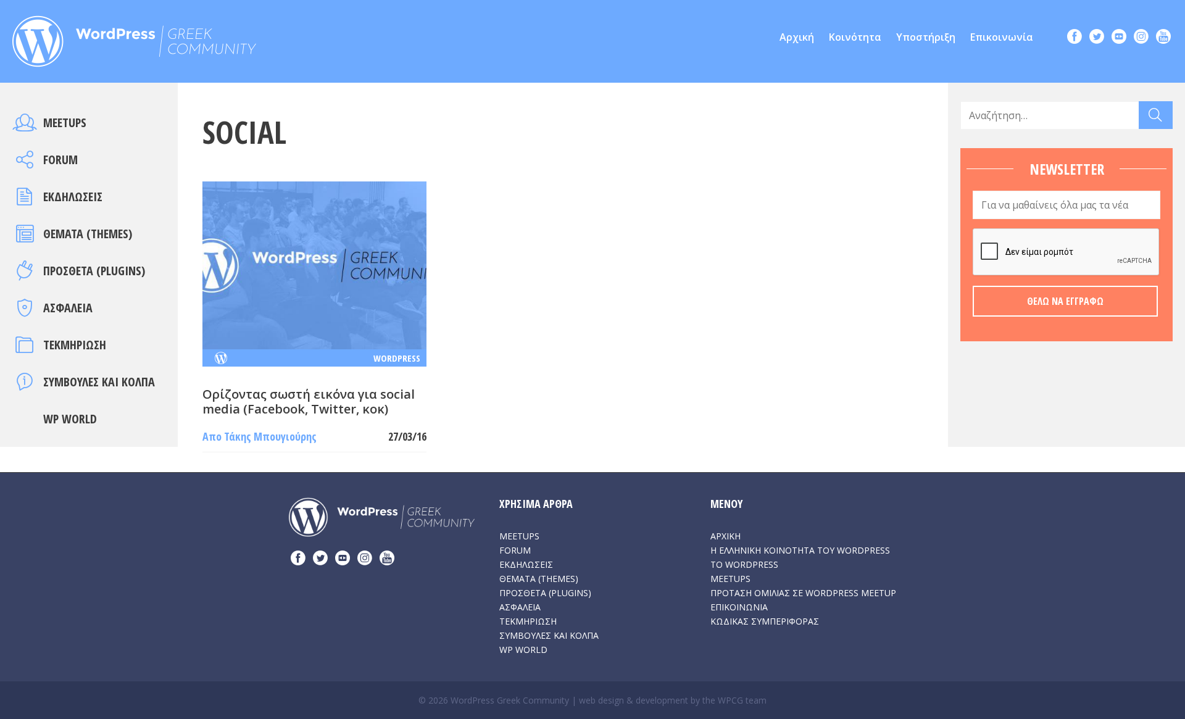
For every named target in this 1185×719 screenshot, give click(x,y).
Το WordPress (744, 564)
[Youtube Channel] (1163, 38)
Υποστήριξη (925, 37)
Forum (60, 159)
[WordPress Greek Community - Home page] (134, 38)
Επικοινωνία (1001, 37)
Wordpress (396, 358)
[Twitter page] (1096, 38)
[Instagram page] (1141, 38)
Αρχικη (725, 536)
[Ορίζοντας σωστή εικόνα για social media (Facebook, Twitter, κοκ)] (314, 264)
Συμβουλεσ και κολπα (99, 381)
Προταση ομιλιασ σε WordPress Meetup (803, 593)
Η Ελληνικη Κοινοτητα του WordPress (800, 550)
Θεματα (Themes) (87, 233)
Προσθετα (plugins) (94, 270)
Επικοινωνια (739, 607)
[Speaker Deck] (1119, 38)
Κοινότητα (855, 37)
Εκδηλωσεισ (72, 196)
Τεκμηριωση (74, 344)
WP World (70, 418)
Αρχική (797, 37)
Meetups (64, 122)
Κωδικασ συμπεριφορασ (764, 621)
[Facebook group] (1074, 38)
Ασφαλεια (68, 307)
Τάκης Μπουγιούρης (270, 436)
